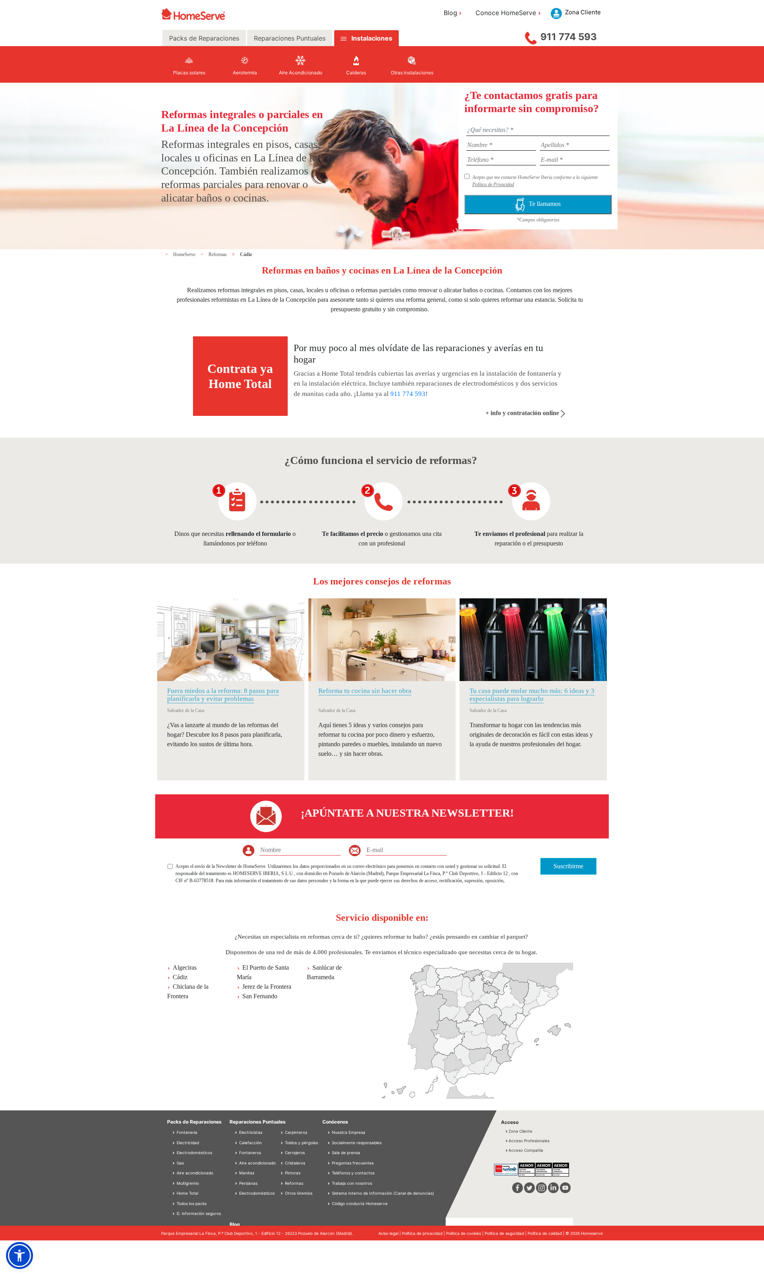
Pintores (292, 1172)
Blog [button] (450, 13)
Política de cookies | (465, 1233)
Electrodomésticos (193, 1152)
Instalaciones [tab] (371, 38)
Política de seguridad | (506, 1233)
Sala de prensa (346, 1152)
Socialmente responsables (357, 1142)
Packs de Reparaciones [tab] (204, 38)
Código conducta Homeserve (360, 1203)
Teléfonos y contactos (353, 1172)
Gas (179, 1163)
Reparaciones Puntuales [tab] (289, 38)
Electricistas (250, 1132)
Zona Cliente (520, 1131)
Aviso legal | (390, 1233)
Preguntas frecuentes (353, 1163)
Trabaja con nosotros (352, 1183)
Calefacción (250, 1142)
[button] (19, 1255)
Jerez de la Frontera (266, 986)
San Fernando (259, 996)
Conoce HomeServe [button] (506, 13)
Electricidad (187, 1142)
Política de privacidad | (424, 1233)
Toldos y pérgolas (301, 1142)
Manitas (246, 1172)
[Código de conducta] (329, 1203)
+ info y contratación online (523, 412)
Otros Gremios (298, 1193)
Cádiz (246, 254)
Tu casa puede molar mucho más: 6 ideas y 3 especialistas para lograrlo (532, 695)
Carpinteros (295, 1132)
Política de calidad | (546, 1233)
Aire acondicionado (194, 1172)
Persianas (247, 1183)
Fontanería (186, 1132)
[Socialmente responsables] (329, 1142)
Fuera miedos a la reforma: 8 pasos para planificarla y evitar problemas (223, 695)
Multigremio (187, 1183)
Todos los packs (191, 1203)
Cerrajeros (294, 1152)
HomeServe (185, 254)
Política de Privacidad (493, 184)
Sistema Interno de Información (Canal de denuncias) (383, 1193)
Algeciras (185, 967)
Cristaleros (294, 1163)
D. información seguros (198, 1213)
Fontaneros (249, 1152)
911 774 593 (568, 37)
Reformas (218, 254)
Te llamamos (545, 203)
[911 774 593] (530, 36)
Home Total (186, 1193)
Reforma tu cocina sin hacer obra (364, 691)
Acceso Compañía (526, 1150)
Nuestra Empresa (348, 1132)
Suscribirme (568, 866)
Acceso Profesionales (529, 1140)
